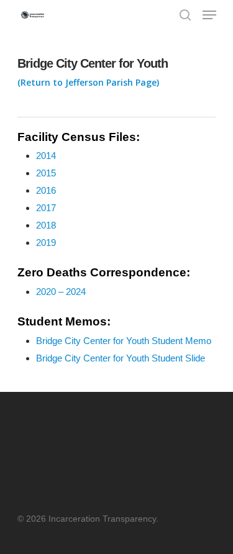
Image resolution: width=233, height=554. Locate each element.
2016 (46, 190)
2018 (46, 225)
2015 (46, 173)
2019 (46, 242)
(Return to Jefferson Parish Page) (88, 82)
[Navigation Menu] (209, 15)
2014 (46, 155)
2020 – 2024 (61, 291)
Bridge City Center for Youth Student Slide (120, 358)
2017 (46, 207)
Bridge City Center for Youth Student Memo (123, 340)
